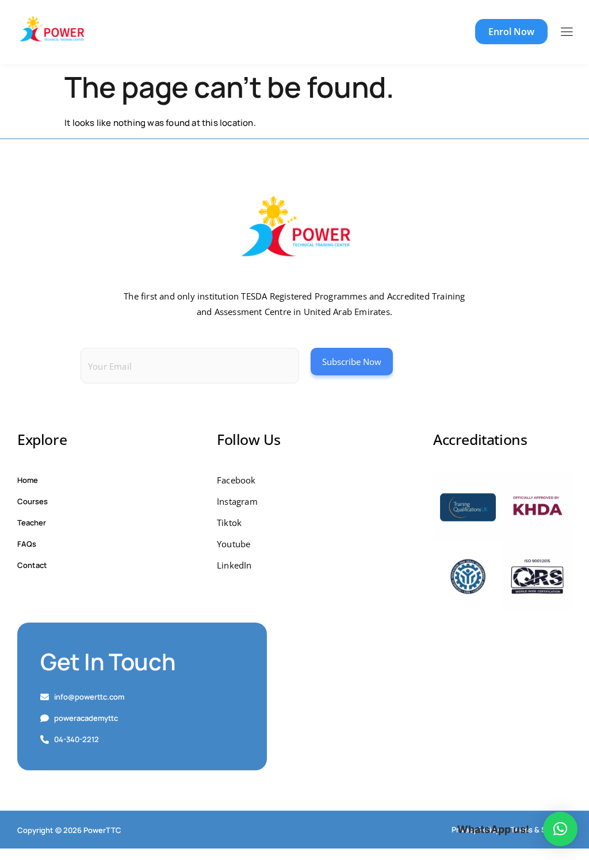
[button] (560, 829)
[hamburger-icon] (566, 32)
